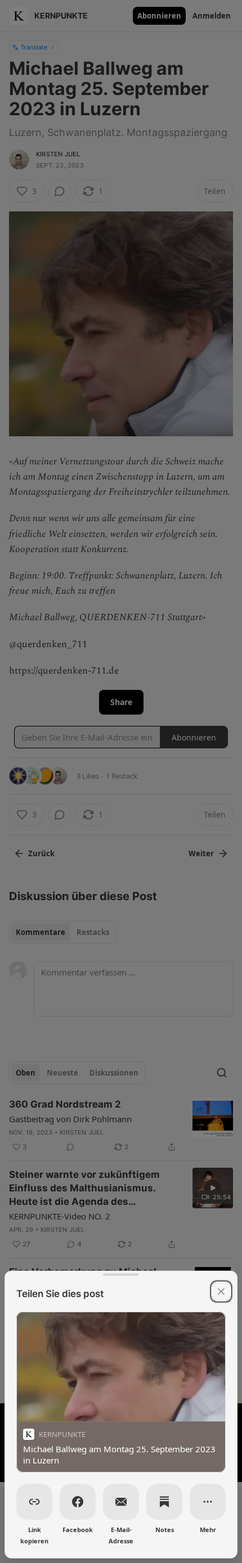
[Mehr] (208, 1502)
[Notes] (164, 1502)
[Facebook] (78, 1502)
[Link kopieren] (34, 1502)
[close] (221, 1291)
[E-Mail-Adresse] (121, 1502)
